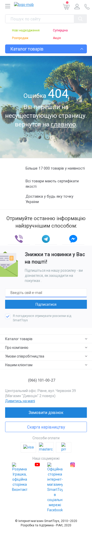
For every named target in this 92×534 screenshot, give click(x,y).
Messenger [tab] (73, 239)
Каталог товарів (18, 339)
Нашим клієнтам (18, 365)
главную (63, 124)
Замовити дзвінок (46, 412)
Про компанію (16, 348)
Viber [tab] (19, 239)
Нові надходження (26, 30)
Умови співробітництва (24, 356)
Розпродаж (20, 38)
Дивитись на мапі (20, 401)
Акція (57, 38)
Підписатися (46, 304)
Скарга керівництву (46, 427)
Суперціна (60, 30)
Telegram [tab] (46, 239)
